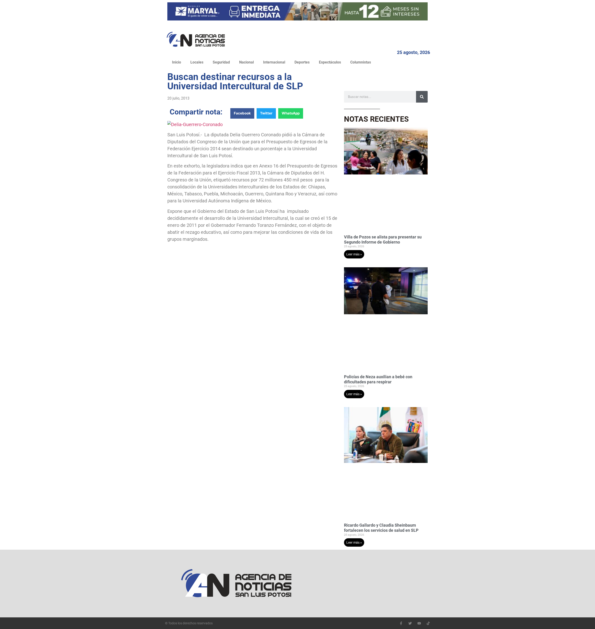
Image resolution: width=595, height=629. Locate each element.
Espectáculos (330, 62)
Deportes (302, 62)
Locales (196, 62)
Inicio (176, 62)
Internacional (274, 62)
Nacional (246, 62)
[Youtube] (419, 623)
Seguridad (221, 62)
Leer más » (354, 254)
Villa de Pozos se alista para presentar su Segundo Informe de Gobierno (383, 239)
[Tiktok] (428, 623)
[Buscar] (422, 97)
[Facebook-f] (401, 623)
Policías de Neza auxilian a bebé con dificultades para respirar (378, 379)
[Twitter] (410, 623)
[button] (242, 113)
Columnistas (360, 62)
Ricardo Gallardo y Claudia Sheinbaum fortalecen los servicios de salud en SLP (381, 528)
